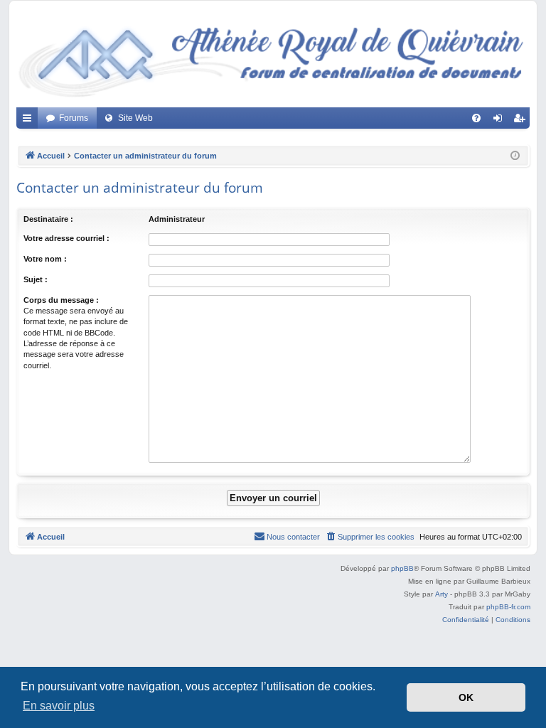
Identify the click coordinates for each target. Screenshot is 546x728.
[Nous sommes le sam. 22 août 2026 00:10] (515, 156)
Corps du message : (61, 300)
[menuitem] (476, 118)
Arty (441, 594)
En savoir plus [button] (59, 706)
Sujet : (35, 279)
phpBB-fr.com (508, 607)
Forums (73, 118)
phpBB (402, 568)
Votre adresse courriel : (66, 238)
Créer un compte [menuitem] (522, 121)
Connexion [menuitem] (500, 121)
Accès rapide (30, 121)
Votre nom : (45, 259)
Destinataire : (48, 219)
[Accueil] (273, 57)
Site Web (135, 118)
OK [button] (466, 697)
